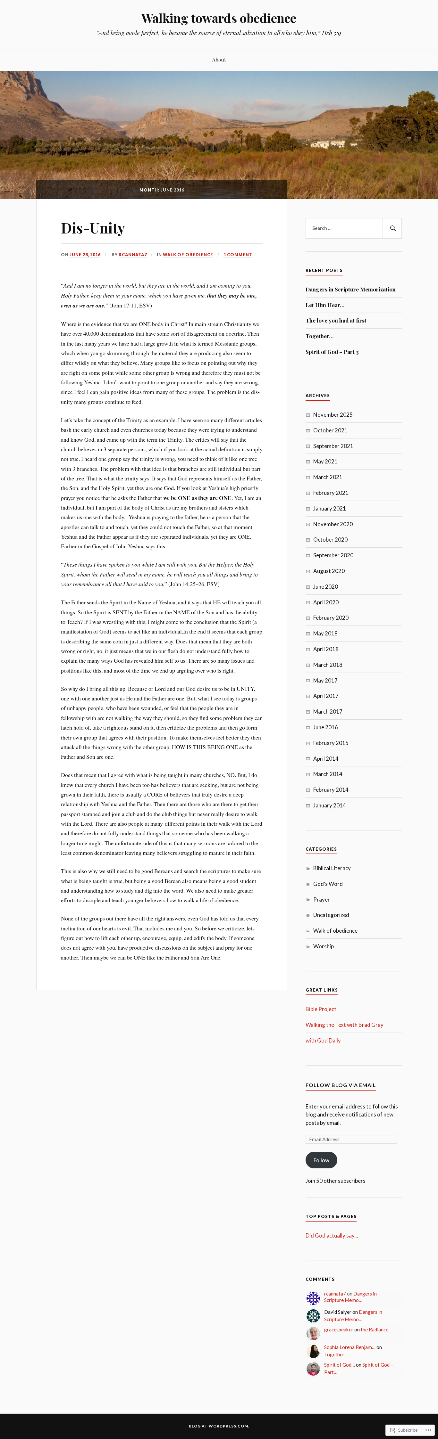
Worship (323, 946)
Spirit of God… (339, 1365)
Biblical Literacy (332, 868)
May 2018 (325, 633)
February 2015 (331, 743)
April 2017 (326, 695)
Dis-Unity (93, 227)
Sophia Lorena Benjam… (349, 1347)
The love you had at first (336, 320)
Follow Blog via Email (341, 1085)
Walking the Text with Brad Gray (344, 1024)
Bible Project (321, 1009)
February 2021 (331, 492)
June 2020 (325, 586)
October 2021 (330, 430)
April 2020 (326, 602)
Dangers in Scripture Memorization (351, 289)
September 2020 (333, 555)
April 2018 (326, 649)
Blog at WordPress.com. (219, 1426)
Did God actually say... (332, 1235)
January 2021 (329, 508)
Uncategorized (331, 915)
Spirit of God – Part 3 (332, 351)
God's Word (328, 883)
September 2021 (333, 446)
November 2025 (333, 414)
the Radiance (374, 1329)
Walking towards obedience (218, 18)
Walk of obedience (188, 254)
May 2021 (325, 461)
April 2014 (326, 758)
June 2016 (325, 727)
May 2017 (325, 680)
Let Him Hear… (325, 304)
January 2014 (329, 805)
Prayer (321, 899)
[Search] (392, 228)
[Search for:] (354, 228)
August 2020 (329, 571)
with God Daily (323, 1040)
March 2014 (327, 774)
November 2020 (333, 524)
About (219, 59)
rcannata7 (133, 254)
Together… (319, 335)
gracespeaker (338, 1329)
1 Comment (237, 254)
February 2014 (331, 789)
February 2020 (331, 617)
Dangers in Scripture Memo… (350, 1297)
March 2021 (327, 477)
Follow (321, 1160)
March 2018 (327, 664)
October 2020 (330, 539)
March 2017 (327, 711)
